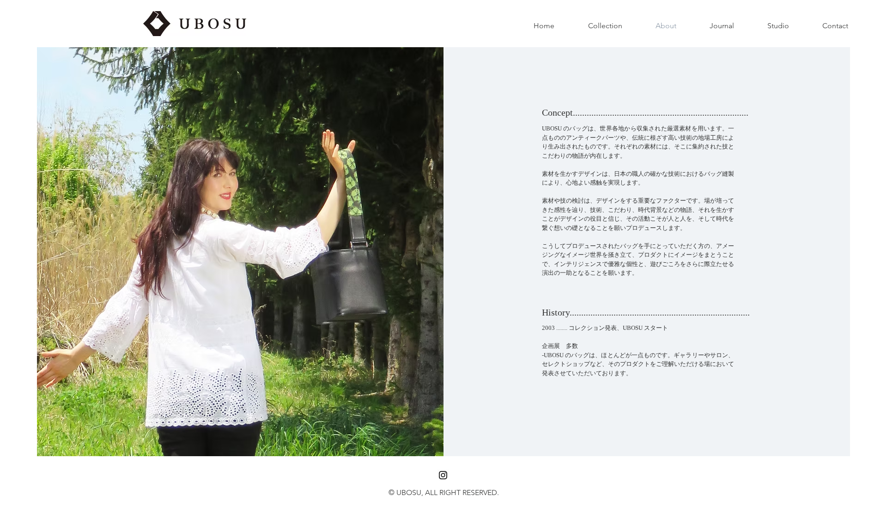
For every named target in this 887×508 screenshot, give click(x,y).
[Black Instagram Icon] (443, 475)
